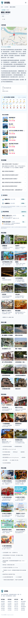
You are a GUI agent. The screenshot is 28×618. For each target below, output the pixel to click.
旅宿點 (7, 2)
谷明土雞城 (5, 460)
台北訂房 (16, 603)
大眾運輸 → (23, 199)
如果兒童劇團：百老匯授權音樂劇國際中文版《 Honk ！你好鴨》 (14, 561)
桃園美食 (9, 604)
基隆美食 (9, 601)
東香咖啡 (23, 457)
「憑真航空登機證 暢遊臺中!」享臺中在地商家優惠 (13, 579)
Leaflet (14, 44)
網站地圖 (23, 610)
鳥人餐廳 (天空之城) (14, 460)
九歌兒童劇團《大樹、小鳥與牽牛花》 (10, 552)
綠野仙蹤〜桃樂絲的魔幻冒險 (9, 564)
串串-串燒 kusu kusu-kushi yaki (9, 449)
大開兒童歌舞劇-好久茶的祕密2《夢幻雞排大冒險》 (13, 555)
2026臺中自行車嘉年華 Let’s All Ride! (10, 567)
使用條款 (23, 608)
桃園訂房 (16, 604)
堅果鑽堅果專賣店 (18, 446)
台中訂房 (16, 610)
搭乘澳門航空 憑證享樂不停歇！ (9, 574)
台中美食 (6, 7)
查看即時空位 (23, 211)
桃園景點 (3, 604)
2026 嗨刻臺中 (19, 577)
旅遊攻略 (23, 603)
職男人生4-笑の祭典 (7, 558)
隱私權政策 (23, 606)
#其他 (3, 16)
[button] (14, 34)
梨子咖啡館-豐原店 (6, 452)
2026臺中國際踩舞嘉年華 (8, 577)
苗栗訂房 (16, 608)
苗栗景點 (3, 608)
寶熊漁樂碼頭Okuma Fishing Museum (11, 457)
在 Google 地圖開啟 (7, 46)
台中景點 (3, 610)
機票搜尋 (23, 604)
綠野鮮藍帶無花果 (6, 454)
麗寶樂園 (22, 452)
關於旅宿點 (23, 601)
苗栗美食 (9, 608)
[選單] (25, 2)
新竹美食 (9, 606)
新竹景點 (3, 606)
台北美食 (9, 603)
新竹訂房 (16, 606)
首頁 (2, 7)
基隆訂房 (16, 601)
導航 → (24, 215)
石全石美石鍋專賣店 (7, 462)
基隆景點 (3, 601)
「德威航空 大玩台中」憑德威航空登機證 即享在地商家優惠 (14, 571)
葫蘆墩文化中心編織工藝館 (8, 317)
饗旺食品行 (15, 452)
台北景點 (3, 603)
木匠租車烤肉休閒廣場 (7, 446)
